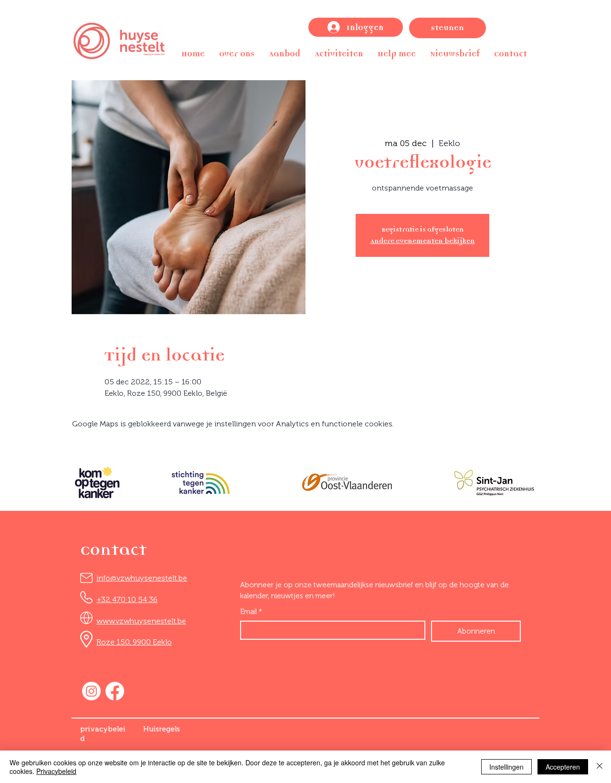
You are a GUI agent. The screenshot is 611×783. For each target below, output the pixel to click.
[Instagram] (91, 691)
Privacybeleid (56, 771)
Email (251, 611)
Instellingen (506, 767)
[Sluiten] (599, 766)
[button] (237, 53)
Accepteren (563, 767)
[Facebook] (114, 691)
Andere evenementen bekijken (422, 240)
